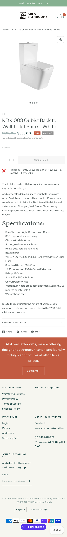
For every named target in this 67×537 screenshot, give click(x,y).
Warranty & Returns (13, 393)
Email (5, 474)
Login (5, 423)
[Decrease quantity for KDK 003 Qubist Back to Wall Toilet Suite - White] (4, 160)
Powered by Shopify (42, 502)
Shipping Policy (11, 408)
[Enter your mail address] (29, 481)
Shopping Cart (10, 438)
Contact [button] (33, 371)
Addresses (8, 433)
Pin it (37, 331)
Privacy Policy (10, 398)
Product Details (14, 322)
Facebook (40, 423)
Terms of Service (11, 403)
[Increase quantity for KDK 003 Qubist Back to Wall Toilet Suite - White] (13, 160)
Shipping (18, 138)
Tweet (24, 331)
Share (9, 331)
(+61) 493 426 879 (44, 437)
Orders (6, 428)
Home (5, 29)
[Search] (56, 16)
